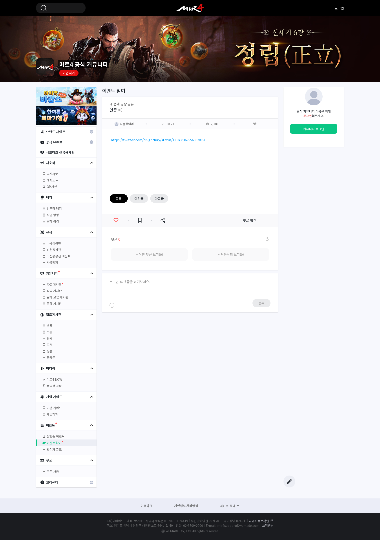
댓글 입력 (250, 220)
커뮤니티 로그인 (313, 129)
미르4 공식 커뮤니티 (190, 8)
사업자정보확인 (259, 520)
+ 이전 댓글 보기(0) (149, 254)
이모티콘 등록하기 (112, 305)
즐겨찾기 (140, 220)
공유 (163, 220)
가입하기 (69, 73)
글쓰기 (289, 481)
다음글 (159, 198)
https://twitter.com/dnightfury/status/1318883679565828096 (158, 139)
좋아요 (116, 220)
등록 (261, 303)
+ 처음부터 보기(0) (231, 254)
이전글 (139, 198)
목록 (119, 198)
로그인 (339, 8)
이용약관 (146, 505)
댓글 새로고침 (266, 239)
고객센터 (268, 525)
